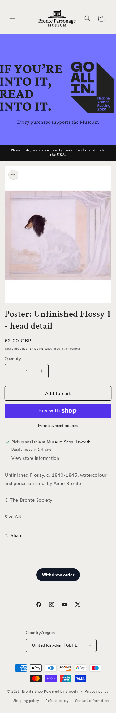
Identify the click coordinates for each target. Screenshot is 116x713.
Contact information (92, 701)
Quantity (13, 358)
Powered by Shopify (61, 691)
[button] (12, 18)
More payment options (58, 425)
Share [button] (17, 535)
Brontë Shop (32, 691)
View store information (35, 458)
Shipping (36, 348)
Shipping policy (26, 701)
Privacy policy (97, 691)
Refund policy (57, 701)
